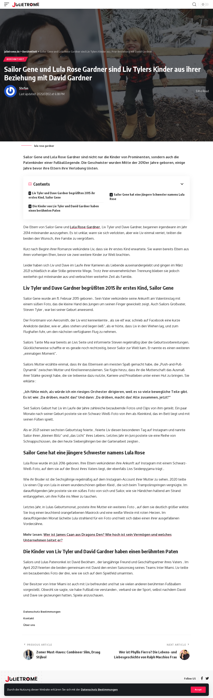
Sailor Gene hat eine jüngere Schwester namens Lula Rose (147, 197)
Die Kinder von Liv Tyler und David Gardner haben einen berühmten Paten (63, 208)
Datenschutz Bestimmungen (99, 689)
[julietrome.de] (25, 4)
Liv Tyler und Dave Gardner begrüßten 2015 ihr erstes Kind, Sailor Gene (61, 195)
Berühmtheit (15, 59)
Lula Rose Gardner (85, 227)
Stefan (23, 88)
